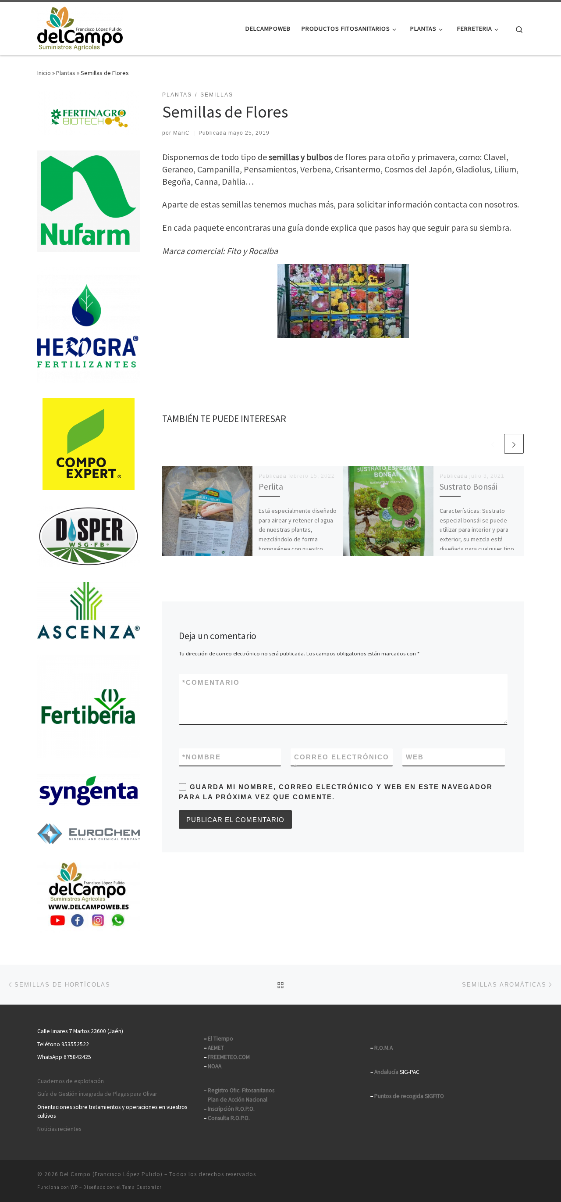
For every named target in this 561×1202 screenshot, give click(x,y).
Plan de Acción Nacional (237, 1099)
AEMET (216, 1048)
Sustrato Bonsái (468, 486)
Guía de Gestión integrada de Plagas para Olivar (97, 1094)
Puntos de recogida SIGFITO (409, 1096)
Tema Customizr (142, 1187)
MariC (181, 133)
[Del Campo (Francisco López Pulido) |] (80, 27)
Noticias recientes (59, 1129)
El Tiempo (220, 1038)
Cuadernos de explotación (70, 1081)
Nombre (201, 757)
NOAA (214, 1066)
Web (415, 757)
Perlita (271, 486)
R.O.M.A (383, 1048)
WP (74, 1187)
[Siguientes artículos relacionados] (514, 444)
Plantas (65, 73)
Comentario (211, 682)
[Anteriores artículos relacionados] (493, 444)
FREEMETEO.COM (229, 1057)
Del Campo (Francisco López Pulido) (111, 1174)
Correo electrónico (341, 762)
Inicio (44, 73)
